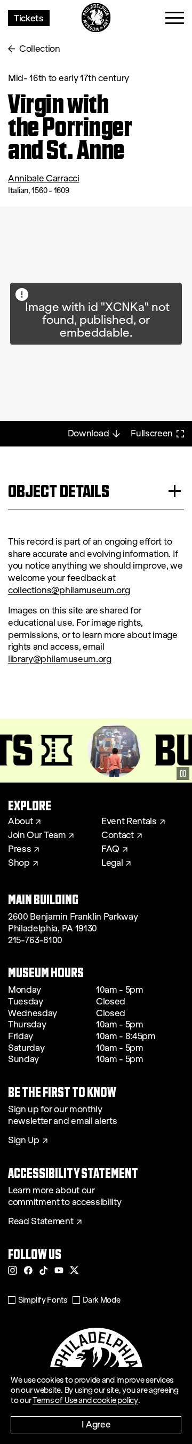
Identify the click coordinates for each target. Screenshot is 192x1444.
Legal (112, 863)
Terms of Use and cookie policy (85, 1400)
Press (19, 849)
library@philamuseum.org (59, 659)
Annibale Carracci (43, 178)
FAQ (110, 849)
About (20, 821)
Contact (117, 835)
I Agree (96, 1424)
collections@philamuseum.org (69, 590)
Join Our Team (37, 835)
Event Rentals (129, 821)
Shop (19, 863)
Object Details (58, 491)
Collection (39, 49)
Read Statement (41, 1221)
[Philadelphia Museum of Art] (96, 18)
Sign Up (23, 1140)
